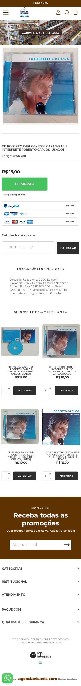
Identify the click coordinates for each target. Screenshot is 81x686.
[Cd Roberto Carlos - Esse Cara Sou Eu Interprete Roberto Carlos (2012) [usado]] (61, 442)
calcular (68, 248)
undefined (40, 3)
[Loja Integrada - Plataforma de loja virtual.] (40, 655)
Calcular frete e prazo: (19, 235)
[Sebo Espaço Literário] (24, 12)
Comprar (24, 184)
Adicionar (24, 390)
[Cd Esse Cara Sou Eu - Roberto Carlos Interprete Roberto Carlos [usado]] (20, 357)
